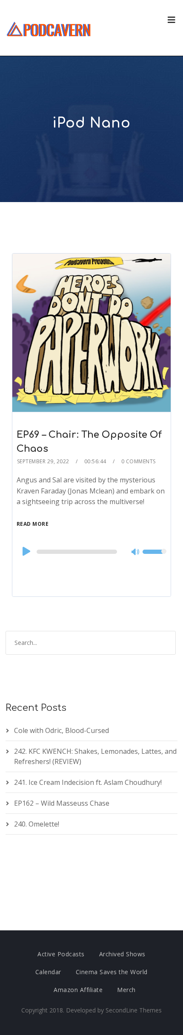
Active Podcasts (61, 954)
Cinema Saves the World (112, 972)
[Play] (25, 551)
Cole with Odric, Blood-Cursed (61, 730)
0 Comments (138, 461)
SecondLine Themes (134, 1010)
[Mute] (136, 552)
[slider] (154, 557)
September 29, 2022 (43, 461)
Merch (126, 990)
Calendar (48, 972)
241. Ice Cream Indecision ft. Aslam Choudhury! (88, 782)
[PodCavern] (49, 28)
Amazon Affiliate (78, 990)
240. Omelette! (36, 824)
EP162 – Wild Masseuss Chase (61, 803)
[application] (91, 551)
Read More (33, 523)
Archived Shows (122, 954)
